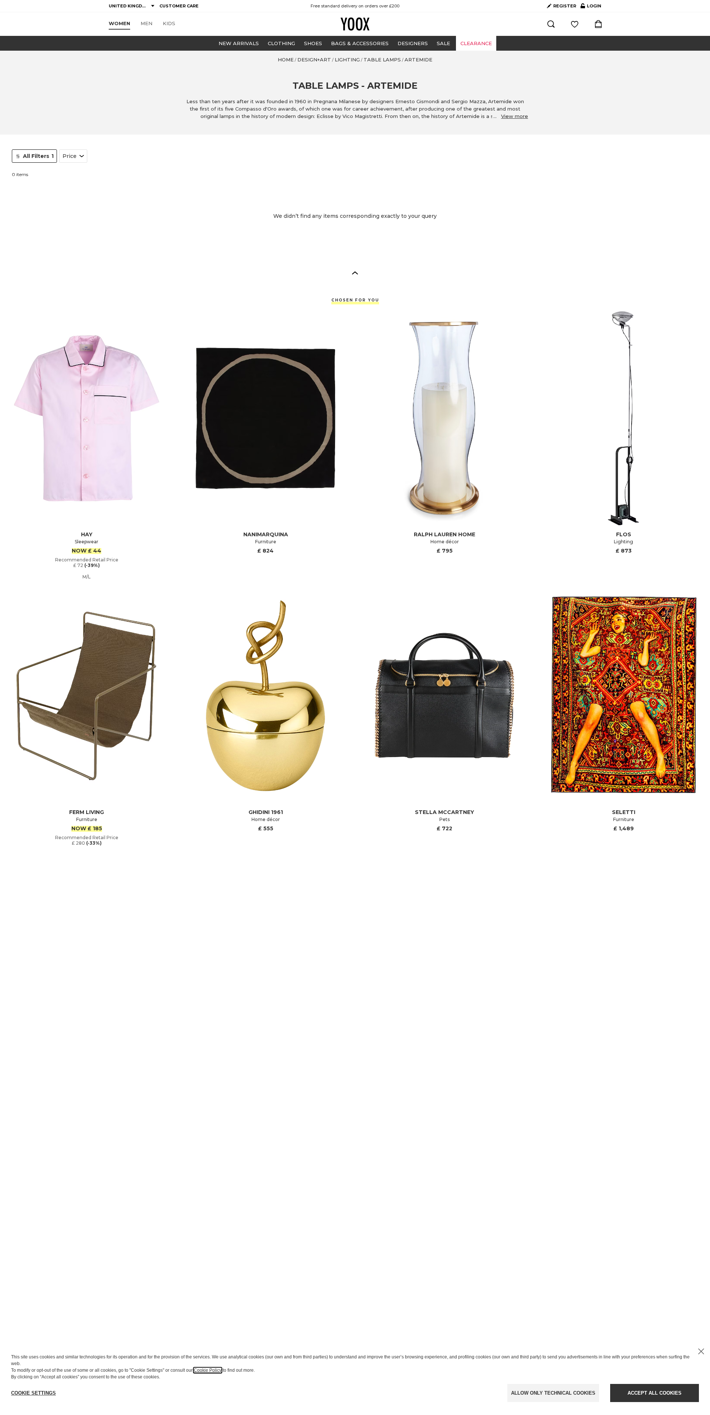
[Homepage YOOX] (355, 24)
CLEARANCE (476, 43)
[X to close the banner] (701, 1351)
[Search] (551, 24)
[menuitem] (119, 24)
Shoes (313, 43)
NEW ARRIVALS (239, 43)
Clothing (281, 43)
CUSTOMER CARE (179, 6)
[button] (355, 272)
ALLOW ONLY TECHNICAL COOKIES (553, 1393)
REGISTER (564, 6)
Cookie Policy (208, 1370)
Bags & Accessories (360, 43)
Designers (413, 43)
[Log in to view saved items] (574, 24)
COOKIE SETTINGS (33, 1393)
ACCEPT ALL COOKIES (655, 1393)
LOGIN (591, 7)
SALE (443, 43)
